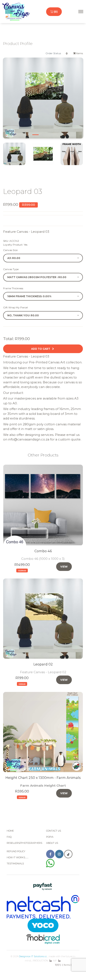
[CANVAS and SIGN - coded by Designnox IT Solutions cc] (16, 11)
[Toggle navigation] (81, 11)
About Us (52, 843)
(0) (55, 11)
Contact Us (53, 830)
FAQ (9, 837)
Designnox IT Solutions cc (33, 956)
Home (10, 830)
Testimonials (15, 863)
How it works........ (17, 857)
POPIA (49, 837)
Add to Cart (41, 348)
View (64, 566)
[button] (11, 101)
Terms (67, 965)
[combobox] (43, 258)
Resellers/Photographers (24, 843)
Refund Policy (16, 851)
